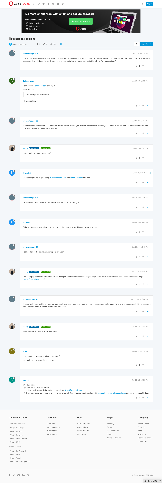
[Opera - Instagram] (28, 475)
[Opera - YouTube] (18, 475)
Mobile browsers (15, 446)
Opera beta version (18, 438)
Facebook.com (40, 86)
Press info (142, 427)
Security (110, 424)
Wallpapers (52, 431)
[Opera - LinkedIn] (23, 475)
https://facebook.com (73, 390)
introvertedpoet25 (30, 54)
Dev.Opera (81, 434)
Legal (110, 417)
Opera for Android (18, 451)
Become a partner (145, 438)
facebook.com (76, 178)
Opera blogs (82, 427)
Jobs (140, 431)
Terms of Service (114, 438)
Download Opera (82, 21)
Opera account (53, 427)
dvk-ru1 (26, 380)
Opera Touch (15, 458)
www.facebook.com (58, 178)
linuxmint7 (27, 173)
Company (143, 417)
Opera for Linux (16, 435)
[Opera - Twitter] (13, 475)
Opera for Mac (16, 431)
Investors (142, 434)
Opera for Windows (19, 44)
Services (52, 417)
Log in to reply (147, 44)
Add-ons (51, 424)
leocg (25, 148)
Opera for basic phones (20, 462)
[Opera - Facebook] (9, 475)
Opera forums (83, 431)
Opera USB (15, 442)
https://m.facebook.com (34, 279)
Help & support (83, 424)
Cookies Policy (113, 431)
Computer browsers (17, 423)
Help (79, 417)
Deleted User (28, 81)
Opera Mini (15, 454)
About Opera (143, 424)
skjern (25, 351)
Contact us (142, 441)
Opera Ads (52, 434)
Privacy (110, 427)
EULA (109, 434)
